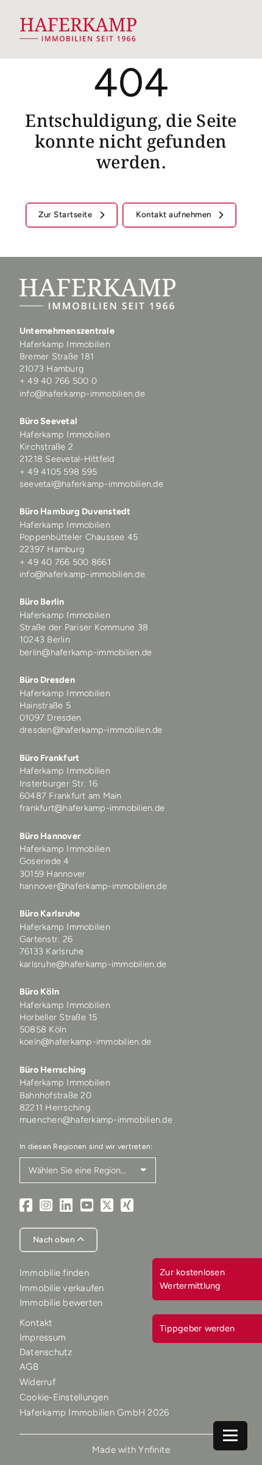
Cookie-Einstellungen (63, 1397)
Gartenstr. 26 (46, 939)
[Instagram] (46, 1205)
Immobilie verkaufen (61, 1288)
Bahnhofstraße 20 (55, 1095)
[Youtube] (86, 1205)
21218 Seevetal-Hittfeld (67, 458)
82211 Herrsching (54, 1107)
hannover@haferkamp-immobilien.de (93, 885)
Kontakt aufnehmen (174, 214)
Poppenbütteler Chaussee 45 (78, 536)
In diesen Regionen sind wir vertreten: (86, 1146)
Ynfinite (154, 1449)
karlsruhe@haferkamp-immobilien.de (92, 964)
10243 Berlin (44, 639)
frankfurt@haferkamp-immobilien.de (92, 807)
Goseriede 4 (44, 860)
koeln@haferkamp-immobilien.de (85, 1041)
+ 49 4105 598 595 (58, 471)
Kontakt (36, 1322)
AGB (29, 1366)
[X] (107, 1205)
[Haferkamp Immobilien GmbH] (78, 29)
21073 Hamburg (53, 368)
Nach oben (55, 1239)
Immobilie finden (54, 1272)
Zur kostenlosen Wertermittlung (192, 1279)
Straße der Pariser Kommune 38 (83, 627)
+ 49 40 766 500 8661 (65, 561)
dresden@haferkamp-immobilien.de (91, 729)
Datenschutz (46, 1352)
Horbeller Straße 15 (58, 1017)
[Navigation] (230, 1435)
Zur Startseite (66, 214)
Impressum (42, 1337)
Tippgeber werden (197, 1328)
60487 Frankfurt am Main (70, 795)
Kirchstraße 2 (47, 446)
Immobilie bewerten (61, 1302)
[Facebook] (25, 1205)
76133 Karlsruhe (51, 951)
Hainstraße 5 (45, 705)
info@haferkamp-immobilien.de (82, 393)
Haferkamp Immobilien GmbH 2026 (94, 1412)
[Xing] (127, 1205)
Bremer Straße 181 (58, 356)
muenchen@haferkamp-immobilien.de (95, 1119)
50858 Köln (43, 1029)
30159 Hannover (52, 873)
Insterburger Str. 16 (58, 783)
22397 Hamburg (51, 549)
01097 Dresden (50, 717)
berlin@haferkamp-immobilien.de (85, 652)
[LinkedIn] (66, 1205)
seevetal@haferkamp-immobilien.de (91, 483)
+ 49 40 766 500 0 (58, 380)
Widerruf (37, 1382)
